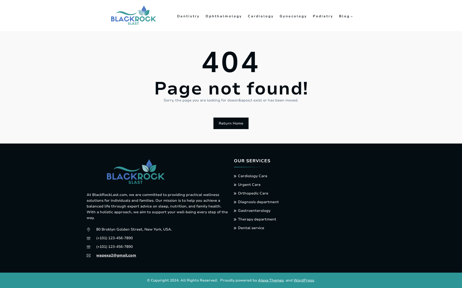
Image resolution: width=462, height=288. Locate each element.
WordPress (304, 280)
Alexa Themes (271, 280)
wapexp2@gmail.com (116, 255)
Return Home (231, 123)
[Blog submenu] (352, 16)
